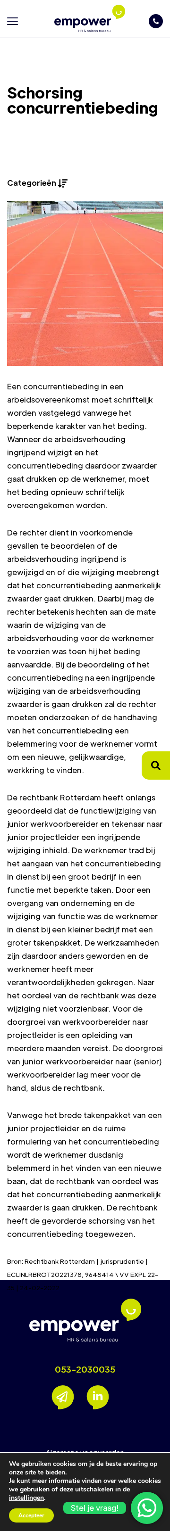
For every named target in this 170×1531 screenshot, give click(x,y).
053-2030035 (85, 1369)
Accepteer (31, 1515)
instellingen (26, 1498)
